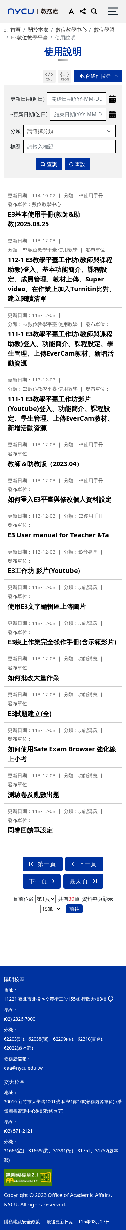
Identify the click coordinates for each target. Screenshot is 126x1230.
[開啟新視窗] (49, 76)
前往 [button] (74, 908)
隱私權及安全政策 (22, 1221)
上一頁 (88, 864)
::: (6, 29)
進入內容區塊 (15, 3)
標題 (15, 146)
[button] (70, 11)
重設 (80, 164)
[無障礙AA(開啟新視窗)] (28, 1177)
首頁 (15, 29)
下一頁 (38, 881)
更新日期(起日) (27, 98)
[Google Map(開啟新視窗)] (111, 998)
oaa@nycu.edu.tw (23, 1068)
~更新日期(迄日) (28, 114)
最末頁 (79, 881)
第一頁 (47, 864)
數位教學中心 (71, 29)
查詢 (52, 164)
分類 (15, 131)
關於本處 (38, 29)
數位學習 (104, 29)
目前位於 (23, 898)
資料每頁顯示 (97, 898)
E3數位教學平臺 (29, 37)
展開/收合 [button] (98, 76)
